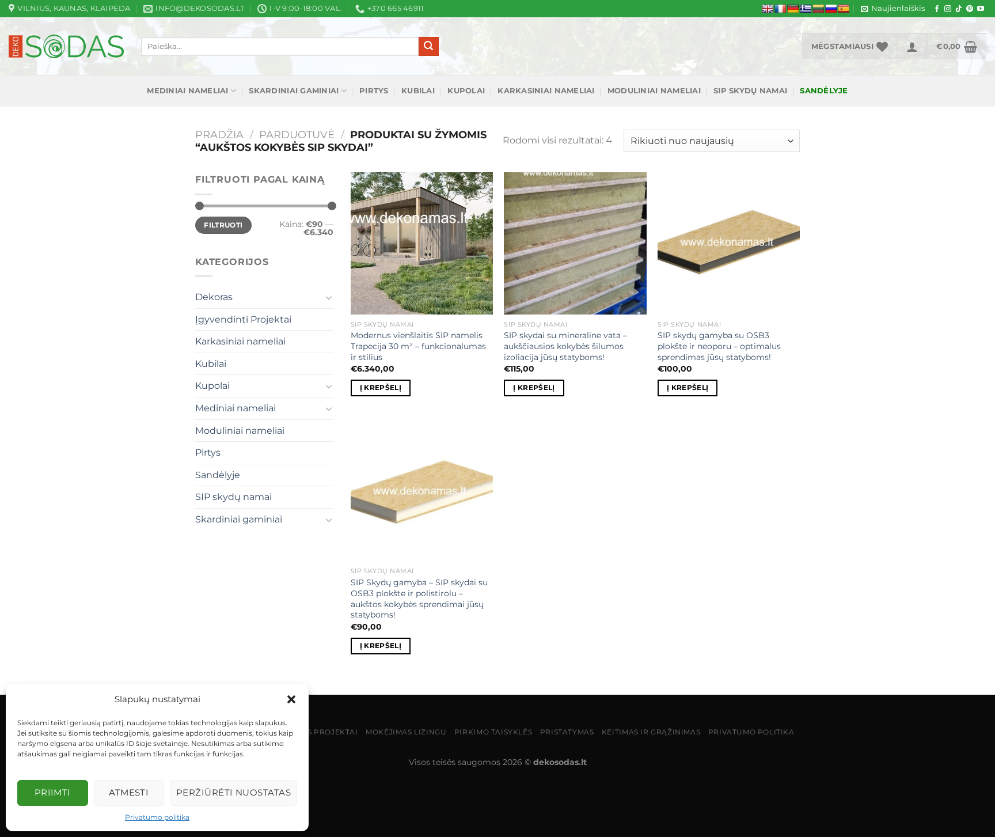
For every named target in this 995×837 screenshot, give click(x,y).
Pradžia (219, 134)
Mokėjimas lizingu (406, 732)
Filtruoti (223, 225)
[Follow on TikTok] (958, 9)
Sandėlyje (217, 474)
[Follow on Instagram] (947, 9)
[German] (793, 8)
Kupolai (466, 90)
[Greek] (805, 8)
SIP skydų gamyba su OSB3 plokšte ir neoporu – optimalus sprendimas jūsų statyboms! (719, 346)
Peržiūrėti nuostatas (233, 792)
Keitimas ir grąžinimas (651, 732)
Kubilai (418, 90)
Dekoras (214, 296)
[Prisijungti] (912, 46)
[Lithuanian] (818, 8)
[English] (767, 8)
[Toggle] (328, 297)
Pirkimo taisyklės (493, 732)
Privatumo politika (157, 817)
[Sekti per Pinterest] (969, 9)
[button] (291, 699)
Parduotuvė (297, 134)
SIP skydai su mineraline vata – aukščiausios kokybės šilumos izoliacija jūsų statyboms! (565, 346)
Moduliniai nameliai (654, 90)
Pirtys (374, 90)
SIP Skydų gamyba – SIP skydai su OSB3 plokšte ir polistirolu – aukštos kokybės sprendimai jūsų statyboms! (419, 598)
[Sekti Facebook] (936, 9)
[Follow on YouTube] (980, 9)
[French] (780, 8)
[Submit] (428, 46)
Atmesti (129, 792)
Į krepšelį (380, 388)
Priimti (53, 792)
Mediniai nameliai (187, 90)
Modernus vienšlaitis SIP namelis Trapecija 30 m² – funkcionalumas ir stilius (418, 346)
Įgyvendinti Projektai (243, 319)
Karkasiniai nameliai (546, 90)
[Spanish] (843, 8)
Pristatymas (567, 732)
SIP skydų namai (750, 90)
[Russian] (831, 8)
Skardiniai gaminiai (294, 90)
